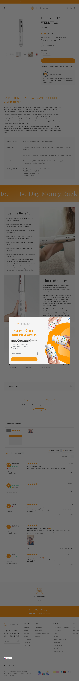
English (8, 658)
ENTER (24, 359)
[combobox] (8, 658)
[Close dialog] (68, 319)
